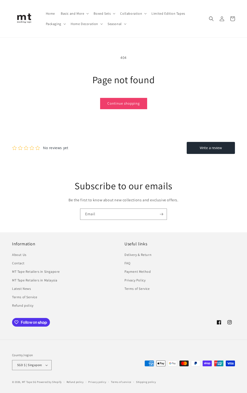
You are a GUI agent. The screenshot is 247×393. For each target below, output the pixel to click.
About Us (19, 255)
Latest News (21, 288)
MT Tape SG (29, 382)
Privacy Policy (134, 280)
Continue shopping (123, 103)
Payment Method (137, 271)
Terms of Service (24, 297)
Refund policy (23, 305)
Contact (18, 263)
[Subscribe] (161, 214)
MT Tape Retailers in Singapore (36, 271)
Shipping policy (146, 382)
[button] (74, 13)
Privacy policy (97, 382)
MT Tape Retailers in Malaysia (34, 280)
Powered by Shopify (49, 382)
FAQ (127, 263)
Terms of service (121, 382)
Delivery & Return (137, 255)
